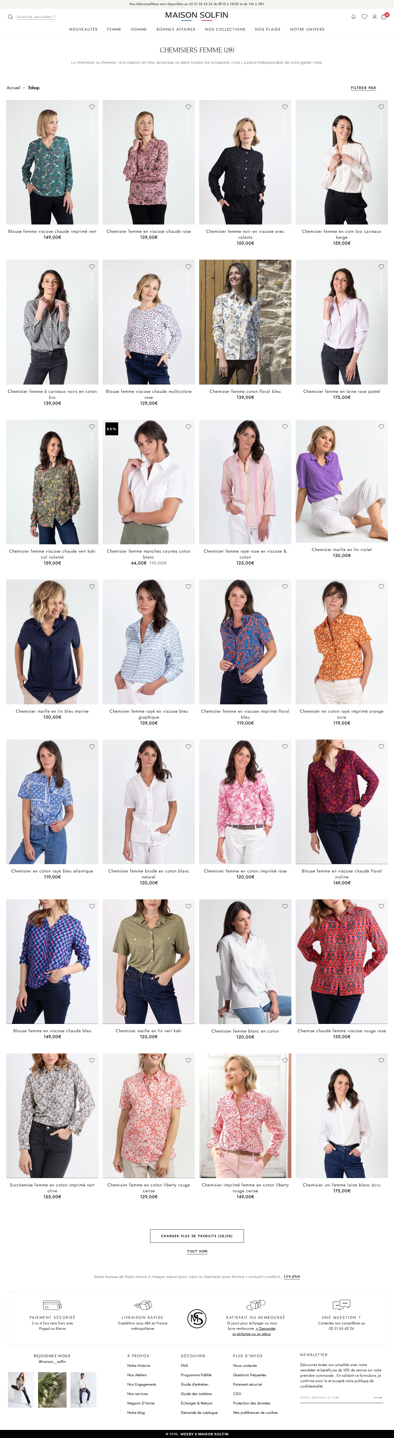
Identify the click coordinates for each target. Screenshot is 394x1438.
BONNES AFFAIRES (176, 29)
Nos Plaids (268, 29)
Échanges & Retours (197, 1403)
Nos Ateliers (137, 1375)
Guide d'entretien (194, 1384)
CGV (237, 1393)
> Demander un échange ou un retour (254, 1331)
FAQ (184, 1365)
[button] (32, 17)
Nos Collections (225, 29)
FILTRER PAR (363, 87)
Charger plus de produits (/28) (197, 1236)
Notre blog (136, 1412)
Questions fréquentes (249, 1375)
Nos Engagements (141, 1384)
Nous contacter (245, 1365)
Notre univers (307, 29)
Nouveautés (83, 29)
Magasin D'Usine (140, 1403)
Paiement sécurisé (247, 1384)
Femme (114, 29)
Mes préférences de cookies (255, 1412)
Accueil (13, 88)
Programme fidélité (196, 1375)
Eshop (33, 88)
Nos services (137, 1393)
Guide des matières (196, 1393)
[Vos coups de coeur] (364, 16)
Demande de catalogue (199, 1412)
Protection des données (251, 1403)
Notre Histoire (138, 1365)
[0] (384, 16)
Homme (139, 29)
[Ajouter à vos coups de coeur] (92, 106)
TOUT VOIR (197, 1251)
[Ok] (377, 1397)
